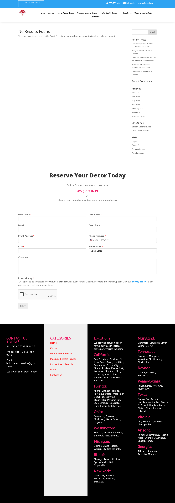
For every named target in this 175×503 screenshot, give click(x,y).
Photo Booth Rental (108, 13)
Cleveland (111, 416)
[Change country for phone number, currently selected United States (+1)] (92, 240)
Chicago (98, 459)
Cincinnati (99, 419)
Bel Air (149, 346)
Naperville (99, 465)
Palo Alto (115, 371)
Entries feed (137, 145)
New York (99, 475)
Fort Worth (162, 402)
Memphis (153, 356)
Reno (152, 372)
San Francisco (101, 359)
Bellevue (98, 435)
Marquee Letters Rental (87, 13)
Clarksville (143, 362)
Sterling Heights (111, 449)
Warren (98, 449)
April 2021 (136, 104)
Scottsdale (153, 434)
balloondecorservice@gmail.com (140, 3)
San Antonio (152, 399)
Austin (151, 402)
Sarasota (115, 403)
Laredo (157, 408)
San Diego (109, 377)
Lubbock (142, 411)
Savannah (152, 451)
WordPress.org (138, 153)
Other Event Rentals (143, 13)
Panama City (114, 400)
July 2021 (135, 92)
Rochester (99, 478)
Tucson (164, 434)
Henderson (143, 375)
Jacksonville (108, 397)
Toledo (116, 419)
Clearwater (100, 400)
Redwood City (101, 371)
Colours (51, 13)
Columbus (99, 416)
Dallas (141, 399)
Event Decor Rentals (140, 131)
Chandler (149, 437)
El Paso (142, 405)
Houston (142, 402)
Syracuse (98, 481)
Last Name (95, 214)
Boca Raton (100, 406)
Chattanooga (156, 359)
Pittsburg (157, 385)
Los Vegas (143, 372)
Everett (115, 435)
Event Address (26, 236)
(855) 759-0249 (115, 3)
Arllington (152, 405)
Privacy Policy (26, 278)
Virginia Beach (145, 421)
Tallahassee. (114, 406)
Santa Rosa (106, 362)
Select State (96, 246)
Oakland (114, 359)
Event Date (95, 225)
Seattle (98, 432)
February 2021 (138, 108)
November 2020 (138, 116)
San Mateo (100, 365)
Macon (151, 454)
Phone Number (97, 236)
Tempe (149, 441)
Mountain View (102, 368)
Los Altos (118, 362)
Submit (23, 306)
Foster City (112, 365)
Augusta (142, 454)
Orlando (106, 390)
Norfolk (158, 421)
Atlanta (142, 451)
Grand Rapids (110, 446)
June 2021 (136, 96)
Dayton (98, 422)
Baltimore (143, 342)
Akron (109, 419)
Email (22, 225)
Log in (134, 141)
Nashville (143, 356)
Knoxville (143, 359)
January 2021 (137, 112)
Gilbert (141, 441)
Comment (24, 257)
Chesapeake (144, 424)
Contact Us (95, 17)
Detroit (98, 446)
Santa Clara (111, 374)
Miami (97, 390)
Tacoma (107, 432)
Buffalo (109, 475)
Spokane (117, 432)
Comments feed (138, 149)
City (21, 246)
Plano (149, 408)
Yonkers (110, 478)
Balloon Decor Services (141, 127)
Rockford (117, 459)
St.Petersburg (101, 403)
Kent (107, 435)
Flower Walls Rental (65, 13)
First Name (24, 214)
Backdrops (127, 13)
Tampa (115, 390)
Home (42, 13)
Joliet (110, 462)
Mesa (140, 437)
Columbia (155, 342)
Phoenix (142, 434)
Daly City (98, 374)
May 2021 (136, 100)
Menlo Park (117, 368)
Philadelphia (144, 385)
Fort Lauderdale (102, 393)
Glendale (160, 437)
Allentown (143, 388)
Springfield (100, 462)
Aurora (107, 459)
